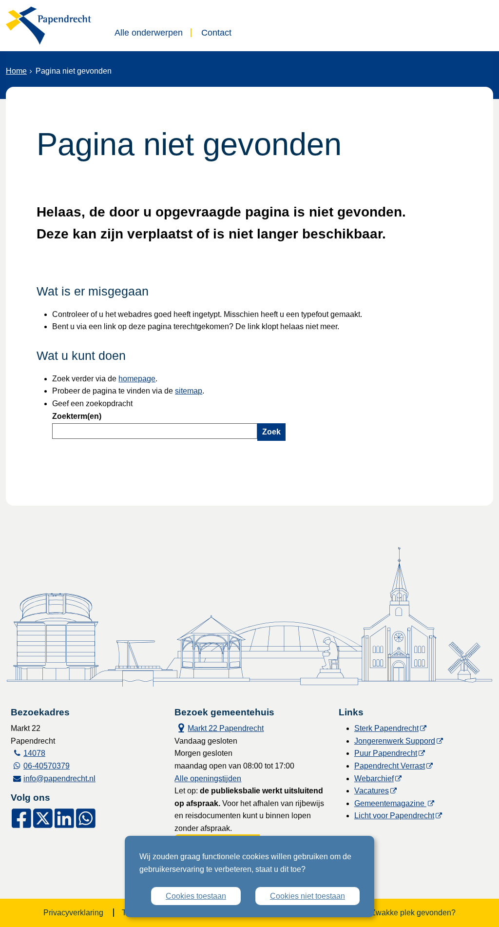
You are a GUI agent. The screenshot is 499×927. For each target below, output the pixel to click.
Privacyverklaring (73, 912)
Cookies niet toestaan (307, 896)
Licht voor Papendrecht (394, 815)
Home (16, 71)
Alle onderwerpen (149, 32)
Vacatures (371, 791)
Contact (216, 32)
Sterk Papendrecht (386, 728)
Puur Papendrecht (385, 753)
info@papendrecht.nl (59, 778)
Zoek (271, 432)
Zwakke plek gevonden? (413, 912)
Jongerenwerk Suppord (394, 741)
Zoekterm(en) (76, 416)
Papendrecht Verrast (389, 766)
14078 (34, 753)
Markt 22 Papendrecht (219, 727)
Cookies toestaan (196, 896)
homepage (136, 379)
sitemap (188, 391)
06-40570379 (46, 766)
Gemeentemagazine (390, 803)
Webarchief (374, 778)
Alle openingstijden (207, 778)
